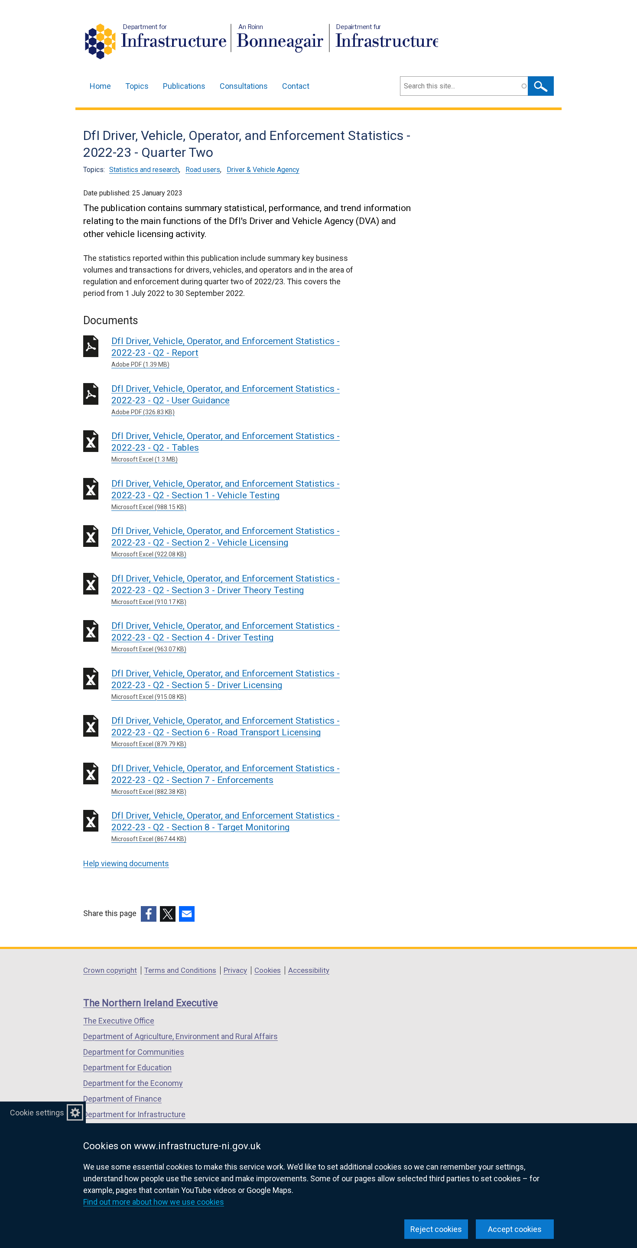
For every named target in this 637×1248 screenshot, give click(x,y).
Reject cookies (436, 1229)
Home (100, 86)
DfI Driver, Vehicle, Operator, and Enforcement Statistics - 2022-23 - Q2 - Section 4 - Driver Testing (225, 637)
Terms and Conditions (180, 970)
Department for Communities (133, 1051)
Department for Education (127, 1067)
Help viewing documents (126, 863)
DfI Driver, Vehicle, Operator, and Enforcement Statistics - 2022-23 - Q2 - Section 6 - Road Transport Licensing (225, 731)
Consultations (244, 86)
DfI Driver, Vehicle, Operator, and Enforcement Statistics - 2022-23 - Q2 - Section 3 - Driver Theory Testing (225, 589)
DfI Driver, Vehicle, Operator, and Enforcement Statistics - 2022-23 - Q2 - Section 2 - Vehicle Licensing (225, 542)
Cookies (267, 970)
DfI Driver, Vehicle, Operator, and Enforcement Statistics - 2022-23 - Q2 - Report (225, 352)
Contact (295, 86)
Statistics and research (144, 170)
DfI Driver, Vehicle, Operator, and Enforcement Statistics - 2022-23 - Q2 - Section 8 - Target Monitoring (225, 826)
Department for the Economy (133, 1083)
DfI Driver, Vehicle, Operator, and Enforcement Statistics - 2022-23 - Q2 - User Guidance (225, 400)
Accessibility (308, 970)
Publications (184, 86)
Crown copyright (110, 970)
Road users (202, 170)
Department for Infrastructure (134, 1114)
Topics (137, 86)
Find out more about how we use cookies (153, 1201)
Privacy (235, 970)
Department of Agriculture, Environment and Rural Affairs (180, 1036)
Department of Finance (122, 1098)
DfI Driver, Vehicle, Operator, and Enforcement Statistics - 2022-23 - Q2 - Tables (225, 447)
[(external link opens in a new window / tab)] (148, 914)
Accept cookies (515, 1229)
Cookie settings (37, 1112)
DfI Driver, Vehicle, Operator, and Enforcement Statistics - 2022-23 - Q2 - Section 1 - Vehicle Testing (225, 494)
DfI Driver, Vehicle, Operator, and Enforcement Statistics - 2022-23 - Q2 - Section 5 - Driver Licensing (225, 684)
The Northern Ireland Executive (150, 1003)
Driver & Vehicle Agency (263, 170)
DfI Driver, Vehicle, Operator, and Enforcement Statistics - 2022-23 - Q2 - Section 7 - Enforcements (225, 779)
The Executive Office (118, 1020)
